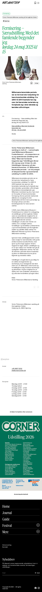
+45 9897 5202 (17, 368)
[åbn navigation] (38, 3)
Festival (7, 525)
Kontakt (5, 547)
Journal (7, 513)
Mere (5, 532)
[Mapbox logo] (5, 359)
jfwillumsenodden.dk (19, 370)
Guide (6, 519)
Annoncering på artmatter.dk (21, 494)
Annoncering (6, 545)
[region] (21, 337)
